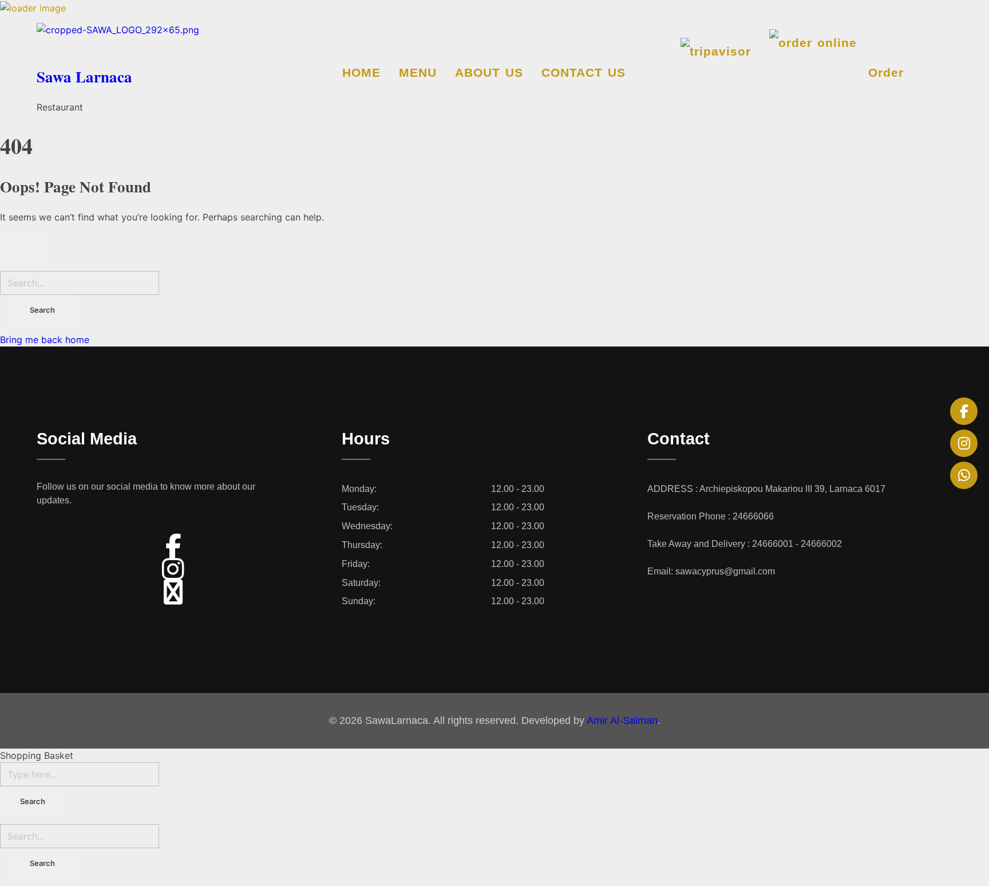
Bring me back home (44, 339)
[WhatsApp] (964, 475)
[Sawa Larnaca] (165, 41)
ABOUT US (489, 72)
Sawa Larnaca (84, 76)
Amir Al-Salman (622, 720)
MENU (418, 72)
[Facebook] (964, 411)
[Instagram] (964, 443)
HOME (361, 72)
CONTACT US (583, 72)
